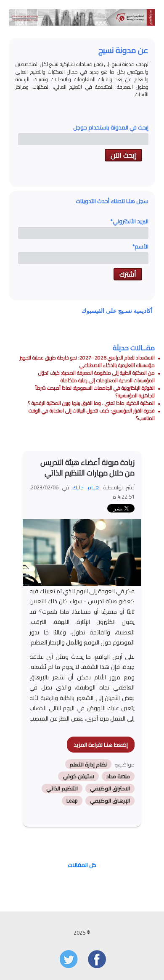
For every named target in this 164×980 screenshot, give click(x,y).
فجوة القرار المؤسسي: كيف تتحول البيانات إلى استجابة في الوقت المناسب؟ (92, 414)
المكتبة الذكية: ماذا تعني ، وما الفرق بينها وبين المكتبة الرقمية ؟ (91, 403)
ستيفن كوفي (78, 776)
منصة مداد (118, 776)
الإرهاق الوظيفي (110, 801)
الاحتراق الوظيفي (110, 788)
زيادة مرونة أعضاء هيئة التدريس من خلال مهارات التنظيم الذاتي (87, 467)
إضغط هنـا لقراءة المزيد (101, 745)
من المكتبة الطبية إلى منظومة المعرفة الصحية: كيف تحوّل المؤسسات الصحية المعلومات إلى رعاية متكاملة (96, 376)
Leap (72, 801)
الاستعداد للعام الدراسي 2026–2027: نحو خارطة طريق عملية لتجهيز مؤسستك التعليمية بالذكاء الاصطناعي (87, 361)
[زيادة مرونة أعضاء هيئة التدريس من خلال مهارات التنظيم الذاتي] (77, 556)
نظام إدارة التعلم (88, 764)
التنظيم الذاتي (62, 788)
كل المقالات (82, 865)
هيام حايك (85, 487)
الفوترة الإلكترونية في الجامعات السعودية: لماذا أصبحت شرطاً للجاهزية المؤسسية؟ (95, 391)
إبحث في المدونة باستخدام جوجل (110, 127)
